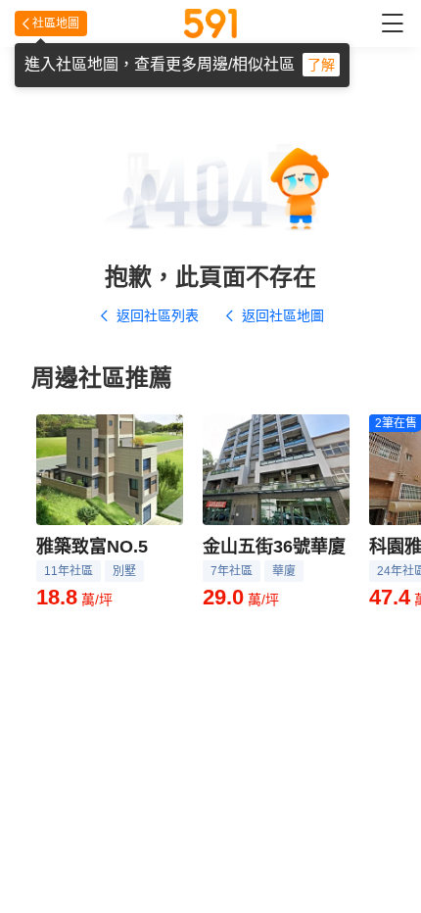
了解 (321, 64)
